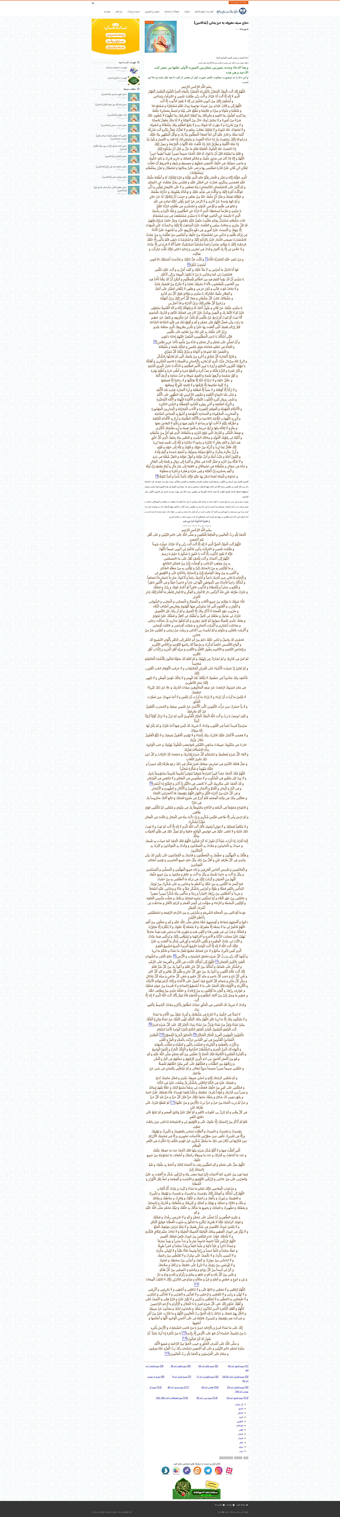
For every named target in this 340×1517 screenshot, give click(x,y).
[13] (246, 1398)
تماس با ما (218, 1505)
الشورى (240, 1421)
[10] (217, 1387)
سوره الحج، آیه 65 (235, 1398)
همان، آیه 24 (207, 1387)
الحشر (240, 1413)
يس (241, 1451)
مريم (241, 1447)
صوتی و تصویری (152, 12)
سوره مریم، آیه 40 (175, 1387)
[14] (215, 1398)
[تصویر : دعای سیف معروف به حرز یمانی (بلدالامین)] (161, 37)
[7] (189, 1377)
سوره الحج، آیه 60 (236, 1366)
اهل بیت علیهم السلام (204, 12)
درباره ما (229, 1505)
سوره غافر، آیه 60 (206, 1366)
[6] (217, 1377)
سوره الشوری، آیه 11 (205, 1377)
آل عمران (239, 1404)
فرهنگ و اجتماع (172, 12)
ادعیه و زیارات (134, 12)
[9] (247, 1387)
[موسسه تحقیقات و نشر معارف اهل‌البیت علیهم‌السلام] (231, 14)
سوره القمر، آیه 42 (178, 1366)
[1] (247, 1366)
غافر (241, 1443)
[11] (187, 1387)
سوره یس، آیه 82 (204, 1398)
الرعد (241, 1417)
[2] (216, 1366)
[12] (160, 1387)
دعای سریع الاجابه (226, 1458)
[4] (162, 1366)
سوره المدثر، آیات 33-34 (233, 1377)
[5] (247, 1377)
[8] (163, 1377)
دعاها (246, 1458)
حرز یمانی (238, 1458)
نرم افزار (119, 12)
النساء (240, 1438)
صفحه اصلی (241, 1505)
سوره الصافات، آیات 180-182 (169, 1398)
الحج (241, 1409)
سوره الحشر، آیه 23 (235, 1387)
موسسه (107, 12)
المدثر (240, 1434)
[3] (189, 1366)
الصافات (239, 1426)
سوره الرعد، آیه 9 (179, 1377)
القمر (241, 1430)
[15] (186, 1398)
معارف (187, 12)
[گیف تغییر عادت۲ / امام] (115, 58)
